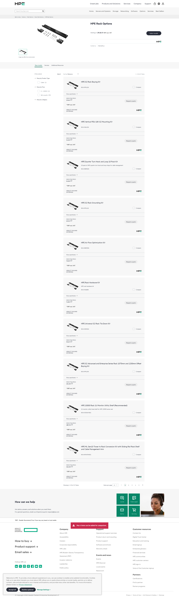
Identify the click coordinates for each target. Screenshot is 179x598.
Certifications (137, 578)
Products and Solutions (111, 4)
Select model (154, 33)
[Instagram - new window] (24, 566)
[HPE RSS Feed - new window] (40, 566)
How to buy (134, 513)
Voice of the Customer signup (143, 568)
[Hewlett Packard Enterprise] (20, 3)
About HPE (63, 533)
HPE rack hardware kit (87, 286)
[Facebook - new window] (32, 566)
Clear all (59, 74)
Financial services (139, 553)
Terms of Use (137, 595)
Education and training (141, 541)
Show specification (71, 94)
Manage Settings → (43, 590)
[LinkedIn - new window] (16, 566)
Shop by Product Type (43, 78)
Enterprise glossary (139, 549)
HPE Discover (101, 563)
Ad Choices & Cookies (150, 595)
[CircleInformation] (71, 100)
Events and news (103, 555)
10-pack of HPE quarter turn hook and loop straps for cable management (102, 165)
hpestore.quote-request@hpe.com (48, 512)
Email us (122, 513)
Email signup (137, 545)
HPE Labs (63, 549)
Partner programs (139, 586)
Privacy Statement (25, 585)
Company (137, 4)
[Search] (43, 11)
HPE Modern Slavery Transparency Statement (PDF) (72, 554)
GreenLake (94, 4)
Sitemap (161, 595)
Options (24, 17)
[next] (143, 485)
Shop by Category (42, 99)
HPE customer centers (140, 560)
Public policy (64, 568)
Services (127, 4)
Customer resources (142, 529)
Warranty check (101, 549)
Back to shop (18, 17)
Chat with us (101, 46)
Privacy (128, 595)
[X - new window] (20, 566)
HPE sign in (137, 564)
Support (148, 4)
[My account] (163, 3)
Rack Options (30, 17)
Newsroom (100, 571)
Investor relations (66, 560)
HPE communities (139, 556)
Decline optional (27, 590)
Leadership (63, 564)
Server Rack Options (39, 17)
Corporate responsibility (68, 545)
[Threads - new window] (28, 566)
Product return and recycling (106, 537)
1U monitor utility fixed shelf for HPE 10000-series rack (97, 409)
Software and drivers (103, 545)
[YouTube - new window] (36, 566)
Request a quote (131, 101)
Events (98, 559)
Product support (134, 501)
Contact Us (137, 533)
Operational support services (106, 533)
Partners (136, 574)
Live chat (122, 501)
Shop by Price (41, 87)
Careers (62, 541)
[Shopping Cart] (155, 3)
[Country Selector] (159, 3)
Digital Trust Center (139, 537)
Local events (100, 567)
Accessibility (64, 537)
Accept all (12, 590)
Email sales (22, 552)
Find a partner (138, 582)
